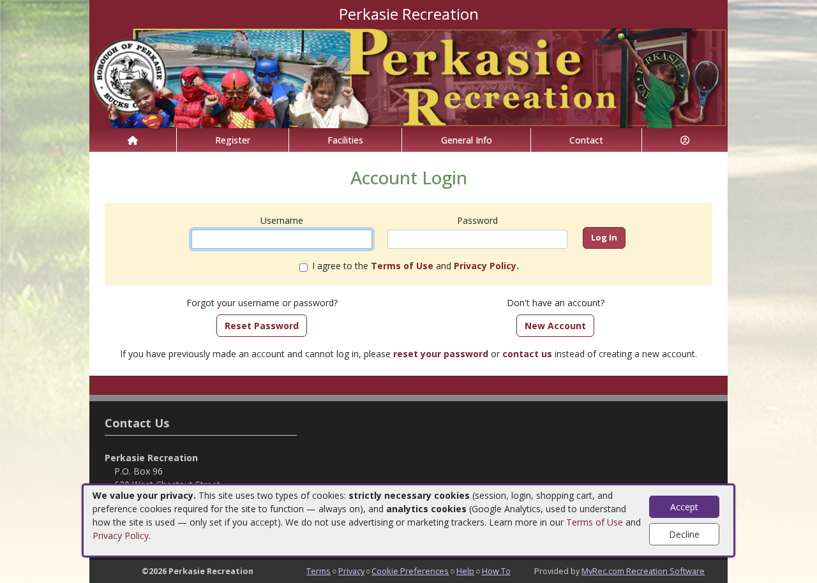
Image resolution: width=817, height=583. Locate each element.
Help (465, 571)
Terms (318, 571)
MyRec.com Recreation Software (643, 571)
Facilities (345, 140)
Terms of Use (594, 522)
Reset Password (262, 326)
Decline (684, 534)
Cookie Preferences (410, 571)
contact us (527, 354)
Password (477, 220)
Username (281, 220)
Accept (684, 507)
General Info (466, 140)
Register (232, 140)
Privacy (351, 571)
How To (496, 571)
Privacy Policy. (486, 266)
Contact (586, 140)
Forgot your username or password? (262, 303)
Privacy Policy (121, 535)
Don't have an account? (555, 303)
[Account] (685, 140)
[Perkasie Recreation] (408, 77)
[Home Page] (132, 140)
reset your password (440, 354)
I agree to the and (415, 266)
